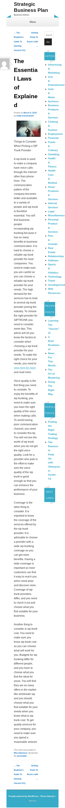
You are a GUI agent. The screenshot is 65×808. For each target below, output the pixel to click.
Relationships (56, 256)
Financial (53, 138)
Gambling (53, 154)
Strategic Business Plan (31, 7)
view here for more (25, 367)
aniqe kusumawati (25, 116)
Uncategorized (56, 284)
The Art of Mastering (54, 373)
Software (53, 260)
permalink (22, 756)
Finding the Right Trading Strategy (53, 430)
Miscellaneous (21, 753)
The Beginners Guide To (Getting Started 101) (20, 42)
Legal (51, 211)
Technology (55, 276)
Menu (33, 21)
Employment (55, 133)
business (53, 101)
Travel (51, 280)
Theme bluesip (47, 796)
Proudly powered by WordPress (23, 796)
